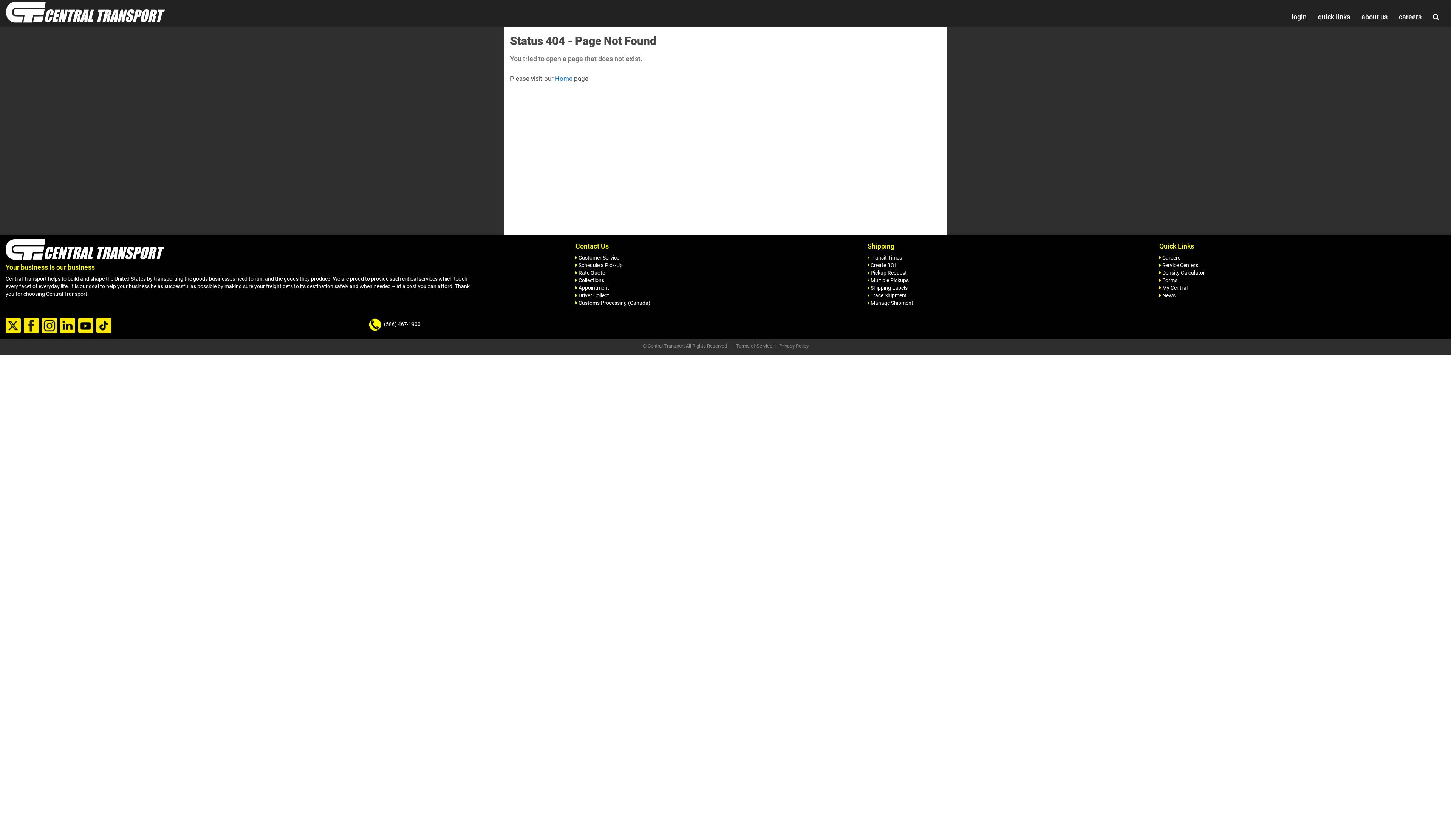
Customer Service (598, 258)
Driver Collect (593, 295)
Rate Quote (591, 273)
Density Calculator (1183, 273)
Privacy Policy (794, 346)
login (1299, 17)
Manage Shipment (891, 303)
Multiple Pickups (889, 280)
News (1168, 295)
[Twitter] (14, 326)
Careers (1170, 258)
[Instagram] (50, 326)
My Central (1174, 288)
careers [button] (1410, 17)
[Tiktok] (104, 326)
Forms (1169, 280)
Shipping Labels (888, 288)
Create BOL (883, 265)
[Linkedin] (68, 326)
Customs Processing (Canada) (613, 303)
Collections (590, 280)
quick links (1334, 17)
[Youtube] (86, 326)
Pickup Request (888, 273)
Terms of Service (754, 346)
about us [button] (1374, 17)
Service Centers (1179, 265)
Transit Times (885, 258)
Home (563, 78)
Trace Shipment (888, 295)
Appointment (593, 288)
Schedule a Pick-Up (600, 265)
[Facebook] (32, 326)
